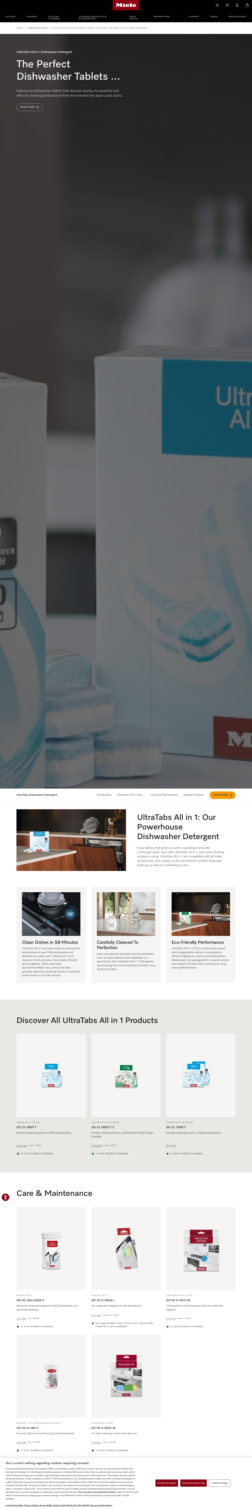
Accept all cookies (166, 1483)
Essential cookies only (193, 1483)
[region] (126, 1483)
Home (19, 28)
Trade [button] (214, 17)
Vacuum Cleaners (54, 18)
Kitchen (10, 17)
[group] (51, 1095)
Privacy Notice (31, 1505)
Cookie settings (220, 1483)
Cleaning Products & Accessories (93, 18)
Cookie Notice (66, 1505)
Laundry (31, 17)
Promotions (162, 17)
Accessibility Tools (49, 1505)
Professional (238, 17)
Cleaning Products (37, 28)
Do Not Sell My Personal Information (93, 1505)
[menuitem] (12, 16)
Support (194, 17)
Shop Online (133, 18)
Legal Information (14, 1505)
